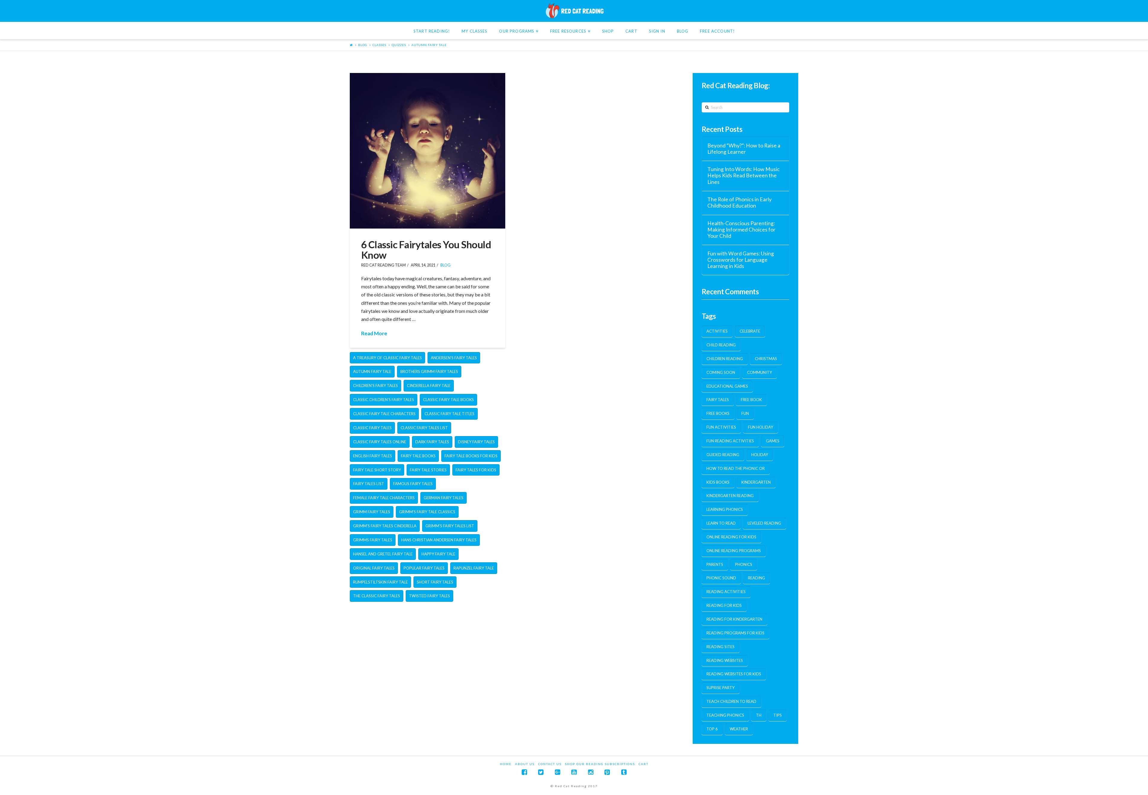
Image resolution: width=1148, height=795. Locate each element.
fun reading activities (730, 440)
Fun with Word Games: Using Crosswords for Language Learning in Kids (740, 259)
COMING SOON (720, 372)
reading (756, 577)
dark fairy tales (432, 441)
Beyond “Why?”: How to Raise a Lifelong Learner (743, 148)
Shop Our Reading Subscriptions (600, 764)
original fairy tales (374, 568)
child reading (721, 344)
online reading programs (733, 550)
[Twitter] (541, 772)
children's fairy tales (375, 385)
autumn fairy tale (429, 45)
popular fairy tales (424, 568)
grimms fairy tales (372, 539)
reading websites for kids (733, 673)
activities (717, 331)
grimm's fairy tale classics (427, 511)
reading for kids (724, 605)
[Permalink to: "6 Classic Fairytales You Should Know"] (427, 151)
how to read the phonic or (735, 468)
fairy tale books (418, 455)
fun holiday (760, 427)
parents (714, 564)
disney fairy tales (476, 441)
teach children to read (731, 701)
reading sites (720, 646)
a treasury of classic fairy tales (387, 357)
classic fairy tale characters (384, 413)
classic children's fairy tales (383, 399)
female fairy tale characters (384, 497)
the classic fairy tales (376, 595)
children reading (724, 358)
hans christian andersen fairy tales (439, 539)
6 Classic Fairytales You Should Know (426, 249)
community (759, 372)
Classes (379, 45)
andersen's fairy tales (454, 357)
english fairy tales (372, 455)
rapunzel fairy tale (474, 568)
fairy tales (717, 399)
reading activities (726, 591)
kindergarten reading (730, 495)
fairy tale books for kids (471, 455)
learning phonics (724, 509)
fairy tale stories (428, 469)
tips (777, 715)
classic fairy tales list (424, 427)
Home (506, 764)
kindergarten (756, 482)
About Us (525, 764)
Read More (374, 333)
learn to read (721, 523)
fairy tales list (368, 483)
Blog (362, 45)
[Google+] (557, 772)
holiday (759, 454)
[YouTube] (574, 772)
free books (717, 413)
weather (739, 729)
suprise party (720, 687)
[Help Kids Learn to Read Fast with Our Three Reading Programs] (574, 10)
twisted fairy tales (429, 595)
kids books (717, 482)
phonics (743, 564)
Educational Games (727, 386)
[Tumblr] (624, 772)
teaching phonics (725, 715)
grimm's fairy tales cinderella (384, 525)
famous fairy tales (413, 483)
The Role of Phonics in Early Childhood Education (739, 202)
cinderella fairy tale (429, 385)
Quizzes (399, 45)
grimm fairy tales (371, 511)
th (758, 715)
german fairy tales (443, 497)
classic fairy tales (372, 427)
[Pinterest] (607, 772)
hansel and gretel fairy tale (383, 554)
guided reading (722, 454)
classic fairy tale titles (449, 413)
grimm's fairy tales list (449, 525)
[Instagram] (590, 772)
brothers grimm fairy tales (429, 371)
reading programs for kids (735, 632)
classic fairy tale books (448, 399)
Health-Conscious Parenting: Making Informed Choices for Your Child (741, 229)
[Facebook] (524, 772)
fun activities (721, 427)
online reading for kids (731, 536)
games (772, 440)
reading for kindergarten (734, 619)
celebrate (750, 331)
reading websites (724, 660)
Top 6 (712, 729)
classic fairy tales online (379, 441)
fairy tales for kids (476, 469)
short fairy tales (435, 582)
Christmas (766, 358)
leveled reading (764, 523)
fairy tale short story (377, 469)
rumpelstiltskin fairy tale (380, 582)
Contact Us (549, 764)
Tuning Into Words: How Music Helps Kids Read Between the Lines (743, 175)
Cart (643, 764)
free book (751, 399)
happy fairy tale (438, 554)
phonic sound (721, 577)
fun (745, 413)
